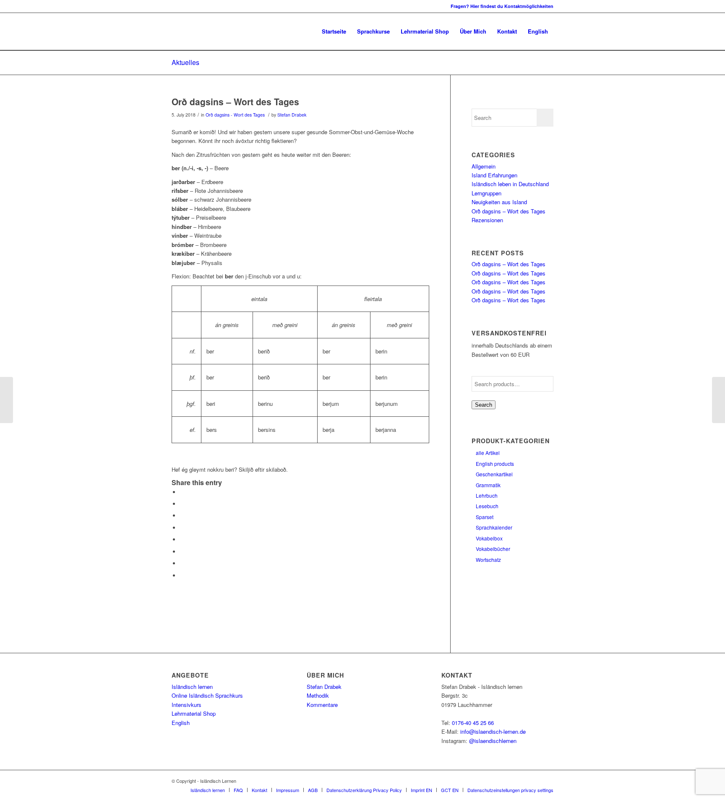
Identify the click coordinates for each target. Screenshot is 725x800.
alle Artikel (488, 452)
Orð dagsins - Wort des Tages (235, 115)
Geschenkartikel (494, 474)
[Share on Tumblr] (182, 539)
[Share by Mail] (182, 575)
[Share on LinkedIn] (182, 528)
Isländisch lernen (192, 687)
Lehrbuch (487, 495)
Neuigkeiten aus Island (499, 202)
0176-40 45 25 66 (473, 723)
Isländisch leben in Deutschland (510, 184)
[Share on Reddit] (182, 563)
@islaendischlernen (492, 741)
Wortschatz (488, 559)
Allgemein (484, 166)
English (181, 723)
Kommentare (322, 705)
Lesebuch (487, 505)
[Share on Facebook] (182, 492)
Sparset (484, 516)
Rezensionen (487, 220)
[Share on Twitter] (182, 504)
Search (483, 405)
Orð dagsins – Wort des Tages (235, 101)
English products (495, 463)
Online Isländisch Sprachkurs (207, 695)
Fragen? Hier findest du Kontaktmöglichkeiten (502, 6)
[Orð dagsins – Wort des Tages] (6, 400)
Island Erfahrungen (494, 175)
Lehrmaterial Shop (194, 713)
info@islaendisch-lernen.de (493, 731)
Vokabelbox (489, 538)
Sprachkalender (494, 527)
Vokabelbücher (493, 548)
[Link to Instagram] (174, 6)
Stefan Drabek (291, 115)
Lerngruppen (486, 193)
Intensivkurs (186, 705)
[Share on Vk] (182, 552)
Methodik (318, 695)
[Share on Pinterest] (182, 515)
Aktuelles (185, 62)
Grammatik (488, 484)
